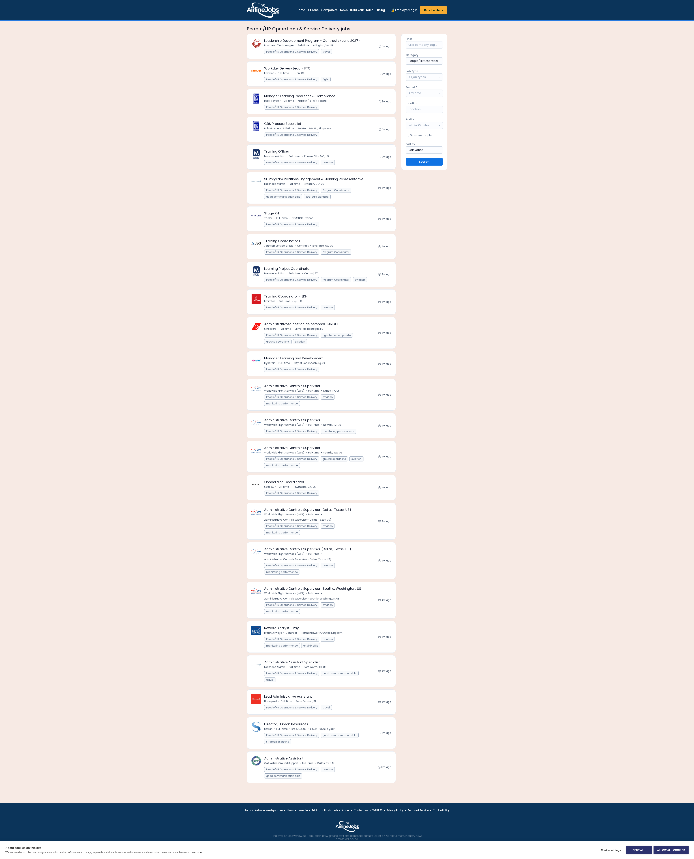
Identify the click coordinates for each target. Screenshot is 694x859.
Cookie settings (611, 850)
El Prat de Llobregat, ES (309, 329)
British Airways (273, 633)
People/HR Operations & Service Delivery (291, 52)
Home (301, 10)
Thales (268, 218)
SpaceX (269, 487)
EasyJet (269, 73)
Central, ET (311, 273)
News (344, 10)
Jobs (248, 810)
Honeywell (270, 701)
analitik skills (310, 645)
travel (326, 52)
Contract (303, 246)
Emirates (269, 301)
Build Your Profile (361, 10)
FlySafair (269, 363)
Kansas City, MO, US (316, 156)
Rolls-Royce (271, 101)
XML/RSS (377, 810)
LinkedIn (303, 810)
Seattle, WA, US (332, 452)
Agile (326, 79)
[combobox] (424, 61)
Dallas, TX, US (331, 390)
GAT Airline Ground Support (281, 763)
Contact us (361, 810)
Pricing (380, 10)
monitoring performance (282, 403)
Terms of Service (418, 810)
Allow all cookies (671, 850)
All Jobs (313, 10)
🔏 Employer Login (404, 10)
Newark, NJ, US (332, 425)
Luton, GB (299, 73)
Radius (410, 119)
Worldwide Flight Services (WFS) (284, 390)
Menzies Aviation (274, 156)
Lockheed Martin (274, 184)
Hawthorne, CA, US (304, 487)
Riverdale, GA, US (322, 246)
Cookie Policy (441, 810)
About (346, 810)
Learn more (196, 852)
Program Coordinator (336, 190)
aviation (328, 162)
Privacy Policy (395, 810)
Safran (268, 729)
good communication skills (283, 197)
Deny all (639, 850)
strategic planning (317, 197)
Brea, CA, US (299, 729)
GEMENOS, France (302, 218)
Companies (329, 10)
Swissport (270, 329)
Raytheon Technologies (279, 45)
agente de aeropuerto (337, 335)
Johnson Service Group (278, 246)
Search (424, 162)
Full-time (303, 45)
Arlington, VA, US (323, 45)
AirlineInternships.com (269, 810)
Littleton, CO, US (314, 184)
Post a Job (433, 10)
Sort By (410, 144)
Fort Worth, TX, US (315, 667)
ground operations (278, 341)
